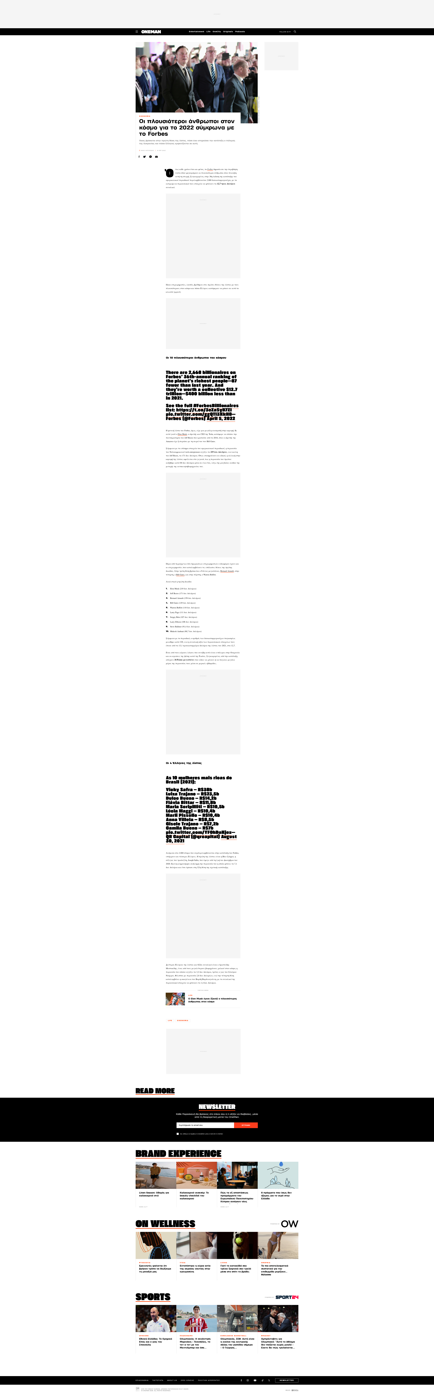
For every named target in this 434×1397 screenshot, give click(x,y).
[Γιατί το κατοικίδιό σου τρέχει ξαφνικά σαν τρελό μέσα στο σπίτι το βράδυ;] (237, 1245)
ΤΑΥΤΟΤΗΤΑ (157, 1380)
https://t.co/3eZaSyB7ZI (204, 410)
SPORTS (153, 1297)
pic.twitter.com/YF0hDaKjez (198, 832)
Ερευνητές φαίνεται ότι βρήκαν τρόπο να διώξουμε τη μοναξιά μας (155, 1269)
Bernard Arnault (227, 571)
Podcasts (240, 32)
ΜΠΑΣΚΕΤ (266, 1336)
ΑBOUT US (172, 1380)
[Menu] (137, 31)
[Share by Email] (156, 157)
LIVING (224, 1263)
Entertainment (196, 32)
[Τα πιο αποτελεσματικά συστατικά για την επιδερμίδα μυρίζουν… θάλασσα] (278, 1245)
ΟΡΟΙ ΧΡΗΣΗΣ (187, 1380)
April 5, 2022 (221, 419)
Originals (228, 32)
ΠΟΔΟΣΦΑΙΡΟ (186, 1336)
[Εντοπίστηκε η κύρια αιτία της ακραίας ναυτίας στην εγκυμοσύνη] (196, 1245)
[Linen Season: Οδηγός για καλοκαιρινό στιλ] (156, 1175)
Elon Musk (182, 434)
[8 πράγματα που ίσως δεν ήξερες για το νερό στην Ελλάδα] (278, 1175)
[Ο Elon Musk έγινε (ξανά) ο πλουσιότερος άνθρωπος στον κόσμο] (175, 999)
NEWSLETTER (287, 1380)
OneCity (217, 32)
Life (208, 32)
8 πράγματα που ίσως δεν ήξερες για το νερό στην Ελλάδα (276, 1196)
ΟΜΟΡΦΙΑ (265, 1263)
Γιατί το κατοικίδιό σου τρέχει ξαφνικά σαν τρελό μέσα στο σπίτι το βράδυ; (236, 1269)
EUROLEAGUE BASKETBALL (234, 1336)
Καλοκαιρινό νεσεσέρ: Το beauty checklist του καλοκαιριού (194, 1196)
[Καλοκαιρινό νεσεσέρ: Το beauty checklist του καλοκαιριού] (196, 1175)
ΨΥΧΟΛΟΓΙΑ (145, 1263)
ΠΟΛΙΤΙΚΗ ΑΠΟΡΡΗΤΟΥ (209, 1380)
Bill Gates (180, 574)
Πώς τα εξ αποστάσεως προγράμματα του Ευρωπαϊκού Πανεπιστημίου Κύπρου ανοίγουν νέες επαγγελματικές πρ (237, 1199)
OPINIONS (144, 1336)
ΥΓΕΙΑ (183, 1263)
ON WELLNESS (165, 1224)
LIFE (190, 995)
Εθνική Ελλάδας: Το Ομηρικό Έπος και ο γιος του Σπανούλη (155, 1342)
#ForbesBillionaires (216, 406)
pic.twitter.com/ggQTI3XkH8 (199, 414)
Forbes (210, 169)
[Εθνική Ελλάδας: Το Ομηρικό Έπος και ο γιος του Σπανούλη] (156, 1318)
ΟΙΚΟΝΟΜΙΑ (144, 116)
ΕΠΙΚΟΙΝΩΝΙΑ (142, 1380)
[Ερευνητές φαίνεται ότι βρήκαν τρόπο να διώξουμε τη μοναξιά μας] (156, 1245)
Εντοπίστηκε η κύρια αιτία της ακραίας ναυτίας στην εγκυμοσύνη (195, 1269)
